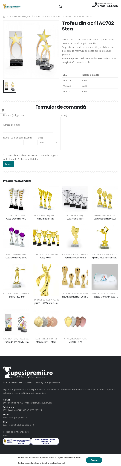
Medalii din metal (49, 339)
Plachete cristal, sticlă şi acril (105, 294)
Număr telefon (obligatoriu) (17, 137)
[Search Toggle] (60, 6)
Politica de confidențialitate (16, 431)
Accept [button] (94, 460)
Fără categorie (114, 215)
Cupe (10, 215)
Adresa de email (11, 124)
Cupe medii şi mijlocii (48, 215)
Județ (40, 137)
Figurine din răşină (79, 294)
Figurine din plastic (79, 254)
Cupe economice (99, 215)
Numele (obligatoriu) (14, 115)
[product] (16, 199)
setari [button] (62, 463)
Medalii (38, 339)
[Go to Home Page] (4, 17)
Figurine (66, 254)
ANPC (5, 435)
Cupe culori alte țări (48, 254)
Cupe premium (19, 215)
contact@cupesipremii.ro (15, 417)
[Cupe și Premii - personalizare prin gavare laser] (11, 6)
